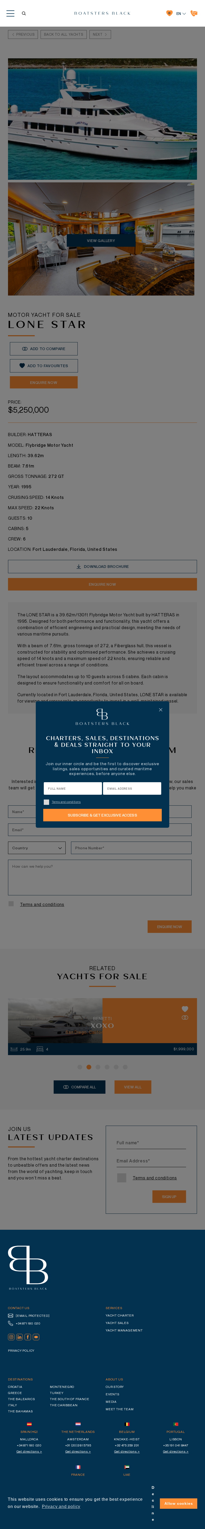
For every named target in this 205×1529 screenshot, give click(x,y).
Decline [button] (153, 1503)
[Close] (161, 710)
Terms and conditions (66, 802)
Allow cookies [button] (178, 1503)
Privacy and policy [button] (61, 1506)
